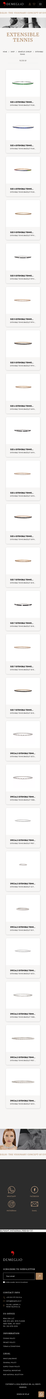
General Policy (9, 1362)
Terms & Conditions (11, 1346)
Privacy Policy (9, 1342)
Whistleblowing (10, 1358)
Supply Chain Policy (11, 1366)
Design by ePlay (23, 1394)
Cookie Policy (9, 1338)
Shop (13, 52)
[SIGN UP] (39, 1276)
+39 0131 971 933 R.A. (14, 1297)
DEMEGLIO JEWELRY (25, 52)
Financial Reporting (12, 1370)
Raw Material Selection (13, 1374)
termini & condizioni (22, 1282)
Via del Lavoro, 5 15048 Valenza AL (13, 1306)
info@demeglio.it (13, 1301)
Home (5, 52)
